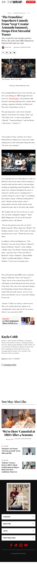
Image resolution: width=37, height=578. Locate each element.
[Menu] (4, 2)
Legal (5, 531)
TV (29, 13)
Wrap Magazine (9, 538)
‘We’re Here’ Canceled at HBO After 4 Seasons (18, 433)
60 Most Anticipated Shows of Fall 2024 (10, 322)
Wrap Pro (7, 524)
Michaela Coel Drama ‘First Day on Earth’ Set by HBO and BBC (11, 450)
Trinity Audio (19, 85)
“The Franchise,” (14, 98)
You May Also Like (14, 401)
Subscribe (31, 2)
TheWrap (6, 517)
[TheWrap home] (14, 2)
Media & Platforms (19, 13)
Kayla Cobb (8, 47)
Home (9, 13)
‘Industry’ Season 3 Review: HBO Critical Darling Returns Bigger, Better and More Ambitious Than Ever (10, 467)
